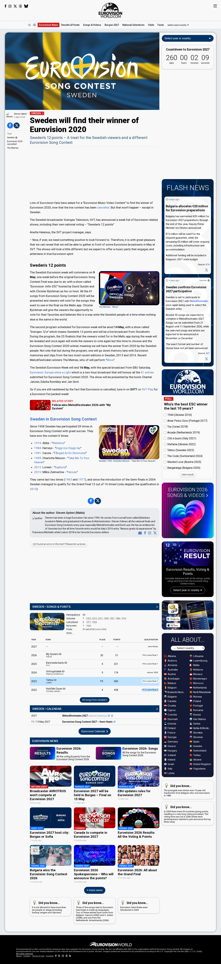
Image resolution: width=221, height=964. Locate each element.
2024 (34, 672)
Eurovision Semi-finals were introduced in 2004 (134, 906)
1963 (68, 479)
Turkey (197, 755)
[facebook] (144, 533)
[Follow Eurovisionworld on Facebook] (5, 6)
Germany (172, 741)
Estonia (171, 723)
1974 (37, 443)
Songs (92, 25)
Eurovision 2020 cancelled (14, 142)
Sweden (11, 137)
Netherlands (200, 687)
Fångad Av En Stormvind (70, 453)
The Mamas (12, 148)
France (171, 732)
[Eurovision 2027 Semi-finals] (114, 721)
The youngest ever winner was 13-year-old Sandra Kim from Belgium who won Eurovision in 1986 (187, 790)
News (48, 25)
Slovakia (198, 732)
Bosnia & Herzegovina (176, 692)
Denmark (172, 719)
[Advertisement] (94, 173)
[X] (154, 533)
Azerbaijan (173, 678)
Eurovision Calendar (93, 731)
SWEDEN (36, 113)
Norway (197, 696)
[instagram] (149, 533)
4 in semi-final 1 (150, 664)
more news (95, 890)
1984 (37, 448)
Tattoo (50, 681)
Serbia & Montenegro (202, 728)
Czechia (172, 714)
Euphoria (60, 467)
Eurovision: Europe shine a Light (50, 372)
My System (52, 655)
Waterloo (58, 443)
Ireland (171, 759)
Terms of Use (38, 956)
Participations (73, 614)
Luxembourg (200, 660)
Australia (172, 669)
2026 (34, 655)
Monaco (198, 674)
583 (116, 681)
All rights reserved (24, 954)
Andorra (172, 660)
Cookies (50, 956)
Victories (70, 618)
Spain (196, 741)
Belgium (172, 687)
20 (101, 655)
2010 (33, 489)
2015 (37, 472)
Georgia (171, 737)
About (19, 956)
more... (69, 633)
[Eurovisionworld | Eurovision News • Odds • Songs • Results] (110, 10)
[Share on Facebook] (10, 125)
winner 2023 (152, 672)
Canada (171, 701)
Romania (198, 710)
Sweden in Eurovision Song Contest (63, 419)
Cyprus (171, 710)
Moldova (198, 669)
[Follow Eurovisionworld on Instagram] (9, 6)
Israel (170, 764)
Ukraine (197, 759)
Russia (197, 714)
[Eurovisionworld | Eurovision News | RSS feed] (70, 956)
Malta (196, 665)
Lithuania (198, 656)
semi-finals (153, 646)
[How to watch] (112, 715)
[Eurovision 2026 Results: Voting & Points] (188, 554)
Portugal (198, 705)
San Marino (199, 719)
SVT (208, 353)
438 (116, 690)
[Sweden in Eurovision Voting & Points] (47, 621)
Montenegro (200, 678)
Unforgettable (55, 672)
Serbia (196, 723)
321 (116, 664)
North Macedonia (202, 692)
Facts (161, 25)
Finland (171, 728)
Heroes (72, 472)
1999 (37, 458)
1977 (81, 479)
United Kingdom (202, 764)
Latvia (170, 773)
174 (116, 672)
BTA (208, 264)
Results (70, 25)
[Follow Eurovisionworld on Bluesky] (26, 6)
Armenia (172, 665)
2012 (37, 467)
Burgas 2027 (112, 25)
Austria (171, 674)
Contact (26, 956)
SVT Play (147, 389)
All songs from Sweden (94, 700)
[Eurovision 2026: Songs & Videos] (187, 518)
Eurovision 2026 (187, 492)
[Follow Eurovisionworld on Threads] (20, 6)
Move (110, 360)
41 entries (147, 372)
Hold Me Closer (54, 690)
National (133, 25)
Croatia (171, 705)
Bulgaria (172, 696)
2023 (88, 618)
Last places (72, 622)
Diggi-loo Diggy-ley (68, 448)
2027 (34, 646)
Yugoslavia (199, 768)
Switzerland (199, 750)
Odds (151, 25)
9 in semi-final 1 (150, 655)
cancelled (103, 207)
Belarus (171, 683)
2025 (34, 664)
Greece (171, 746)
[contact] (139, 533)
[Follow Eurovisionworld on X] (15, 6)
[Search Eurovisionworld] (29, 24)
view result (188, 474)
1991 (37, 453)
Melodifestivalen (199, 301)
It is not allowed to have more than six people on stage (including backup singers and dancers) (49, 907)
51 (116, 655)
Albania (171, 656)
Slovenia (198, 737)
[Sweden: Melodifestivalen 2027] (108, 715)
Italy (169, 768)
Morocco (198, 683)
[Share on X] (17, 125)
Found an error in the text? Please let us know (61, 544)
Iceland (171, 755)
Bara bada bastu (55, 664)
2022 (34, 690)
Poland (197, 701)
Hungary (172, 750)
